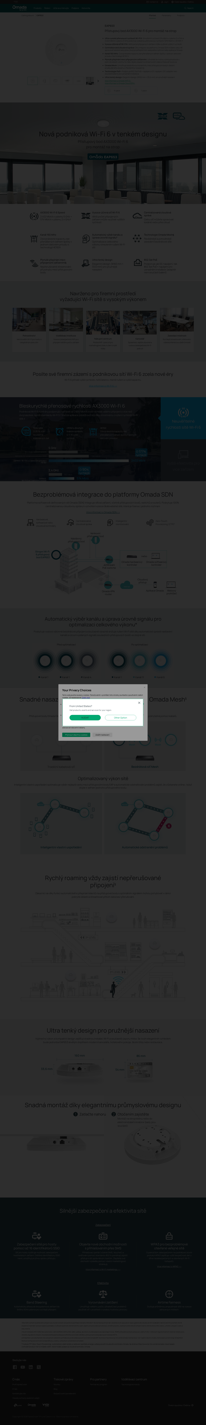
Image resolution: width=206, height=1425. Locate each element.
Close (139, 703)
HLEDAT (85, 717)
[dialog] (103, 712)
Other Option (120, 717)
